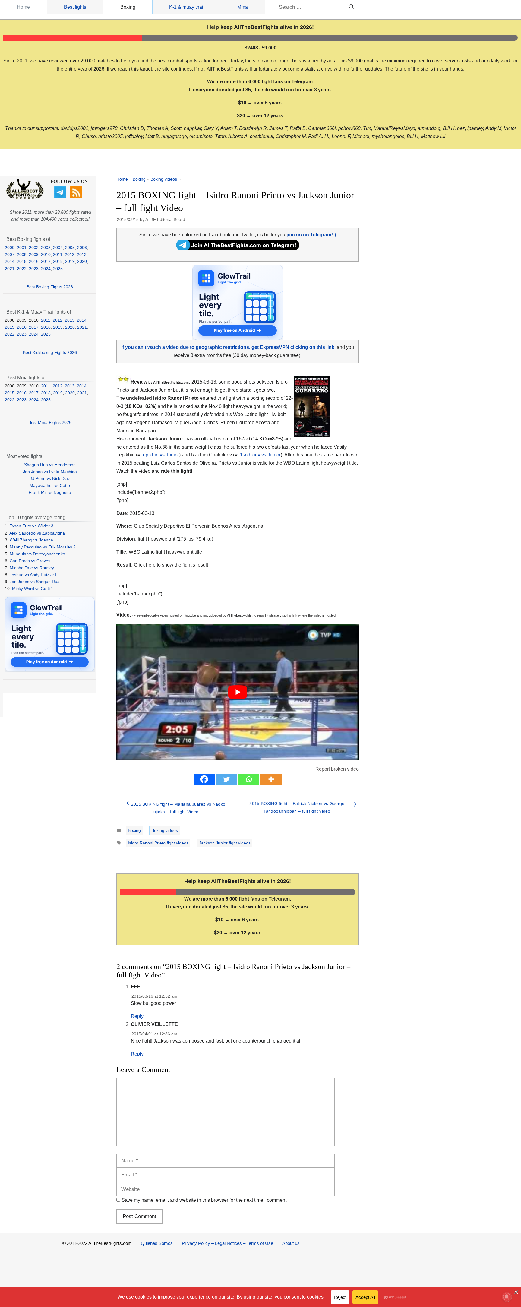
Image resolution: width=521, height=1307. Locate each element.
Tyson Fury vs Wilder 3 (31, 525)
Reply (137, 1016)
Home (23, 7)
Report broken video (337, 769)
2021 (9, 268)
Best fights (75, 7)
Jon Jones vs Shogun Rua (35, 581)
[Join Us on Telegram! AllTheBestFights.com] (237, 248)
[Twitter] (226, 779)
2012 (69, 254)
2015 (22, 261)
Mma (242, 7)
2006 (82, 247)
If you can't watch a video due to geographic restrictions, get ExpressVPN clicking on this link (227, 347)
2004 (58, 247)
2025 (58, 268)
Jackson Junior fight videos (225, 843)
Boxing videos (163, 179)
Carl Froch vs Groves (30, 560)
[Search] (351, 7)
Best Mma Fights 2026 (49, 422)
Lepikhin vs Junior (159, 454)
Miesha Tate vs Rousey (32, 567)
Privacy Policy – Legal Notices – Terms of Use (227, 1243)
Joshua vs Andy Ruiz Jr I (33, 574)
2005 (70, 247)
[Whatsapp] (248, 779)
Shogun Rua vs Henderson (50, 464)
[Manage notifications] (507, 1297)
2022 (22, 268)
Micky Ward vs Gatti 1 (32, 588)
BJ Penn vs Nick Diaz (50, 478)
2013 (82, 254)
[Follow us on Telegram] (61, 196)
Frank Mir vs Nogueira (50, 492)
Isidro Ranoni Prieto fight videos (158, 843)
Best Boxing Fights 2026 (50, 286)
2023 (34, 268)
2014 (9, 261)
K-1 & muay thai (186, 7)
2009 (34, 254)
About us (291, 1243)
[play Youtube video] (237, 692)
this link (291, 615)
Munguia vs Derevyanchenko (37, 553)
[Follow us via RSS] (77, 196)
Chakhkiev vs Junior (259, 454)
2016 (34, 261)
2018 (58, 261)
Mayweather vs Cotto (50, 485)
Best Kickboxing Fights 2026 (50, 352)
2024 (46, 268)
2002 (34, 247)
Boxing (127, 7)
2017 (46, 261)
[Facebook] (204, 779)
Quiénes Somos (157, 1243)
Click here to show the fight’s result (162, 564)
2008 (22, 254)
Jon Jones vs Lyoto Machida (50, 471)
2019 (70, 261)
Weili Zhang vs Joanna (31, 540)
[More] (271, 779)
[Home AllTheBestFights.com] (25, 197)
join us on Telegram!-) (311, 234)
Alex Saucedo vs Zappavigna (37, 533)
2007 (9, 254)
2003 (46, 247)
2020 (82, 261)
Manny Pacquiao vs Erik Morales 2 (43, 547)
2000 (9, 247)
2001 (22, 247)
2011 (57, 254)
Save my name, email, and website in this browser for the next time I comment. (205, 1200)
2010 (46, 254)
